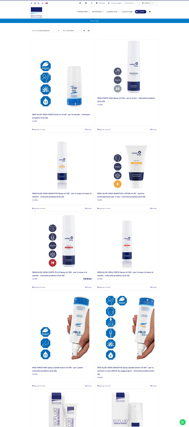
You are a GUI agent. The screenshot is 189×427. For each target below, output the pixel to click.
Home (92, 21)
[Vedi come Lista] (88, 31)
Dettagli (89, 129)
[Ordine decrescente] (58, 30)
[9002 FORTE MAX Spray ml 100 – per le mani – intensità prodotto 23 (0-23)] (127, 67)
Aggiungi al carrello (39, 129)
